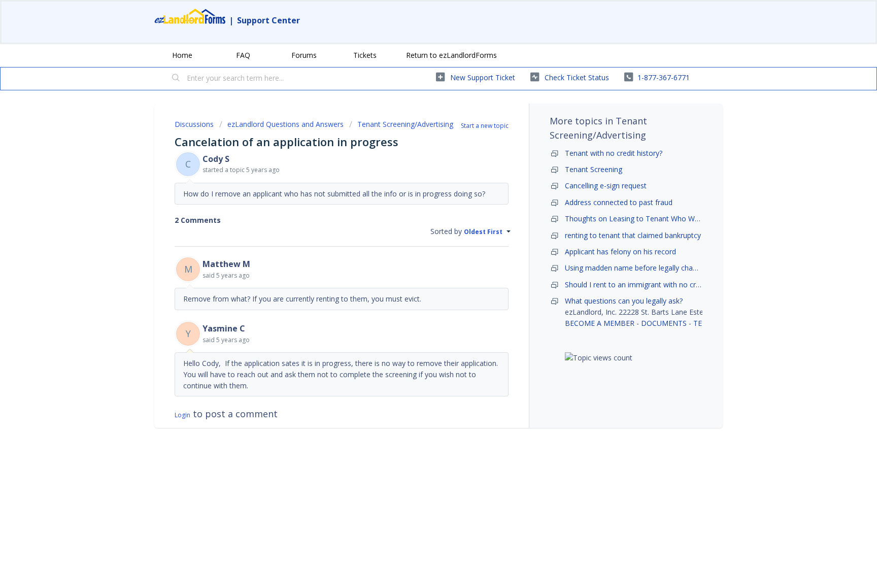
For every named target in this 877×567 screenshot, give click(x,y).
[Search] (176, 79)
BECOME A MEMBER (599, 323)
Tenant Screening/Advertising (405, 124)
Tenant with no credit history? (613, 153)
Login (182, 415)
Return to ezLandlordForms (451, 55)
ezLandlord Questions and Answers (285, 124)
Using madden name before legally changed (637, 268)
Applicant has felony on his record (620, 251)
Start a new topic (485, 125)
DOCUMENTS (664, 323)
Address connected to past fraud (618, 202)
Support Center (268, 20)
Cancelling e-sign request (606, 185)
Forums (304, 55)
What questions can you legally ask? (624, 301)
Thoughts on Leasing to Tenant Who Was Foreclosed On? (660, 218)
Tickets (365, 55)
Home (182, 55)
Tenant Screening (593, 169)
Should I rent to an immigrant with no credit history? (650, 284)
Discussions (194, 124)
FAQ (243, 55)
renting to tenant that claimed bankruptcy (633, 235)
